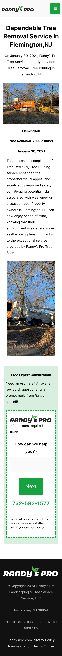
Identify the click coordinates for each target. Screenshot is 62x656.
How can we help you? (31, 448)
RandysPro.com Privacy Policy (31, 640)
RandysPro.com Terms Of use (31, 646)
